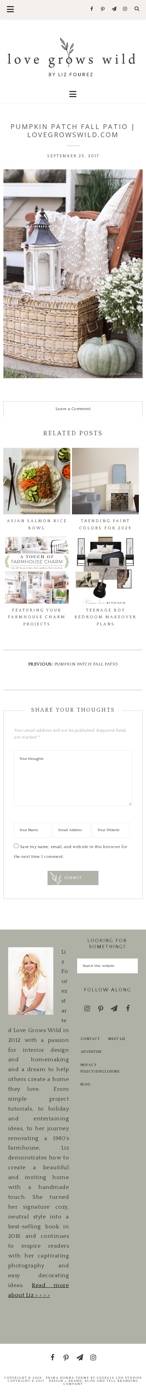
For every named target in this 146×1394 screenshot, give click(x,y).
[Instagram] (125, 9)
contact (90, 1039)
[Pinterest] (103, 9)
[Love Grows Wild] (73, 56)
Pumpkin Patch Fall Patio (86, 664)
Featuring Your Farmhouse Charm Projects (37, 617)
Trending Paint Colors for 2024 (105, 524)
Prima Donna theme (67, 1377)
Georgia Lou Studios (119, 1377)
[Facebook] (91, 9)
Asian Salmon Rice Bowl (37, 524)
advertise (91, 1052)
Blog (85, 1084)
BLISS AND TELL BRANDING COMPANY (101, 1382)
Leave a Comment (73, 409)
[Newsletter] (114, 9)
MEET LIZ (117, 1039)
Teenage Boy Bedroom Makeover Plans (105, 617)
